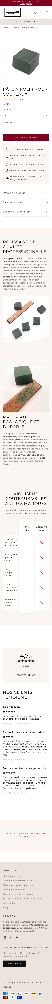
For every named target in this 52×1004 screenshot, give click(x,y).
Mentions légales (12, 876)
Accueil (6, 27)
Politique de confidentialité (17, 880)
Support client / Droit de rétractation (22, 898)
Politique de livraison (14, 889)
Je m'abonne (14, 964)
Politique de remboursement (18, 885)
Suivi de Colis (10, 903)
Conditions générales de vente (19, 894)
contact (30, 931)
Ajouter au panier (26, 137)
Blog (5, 907)
